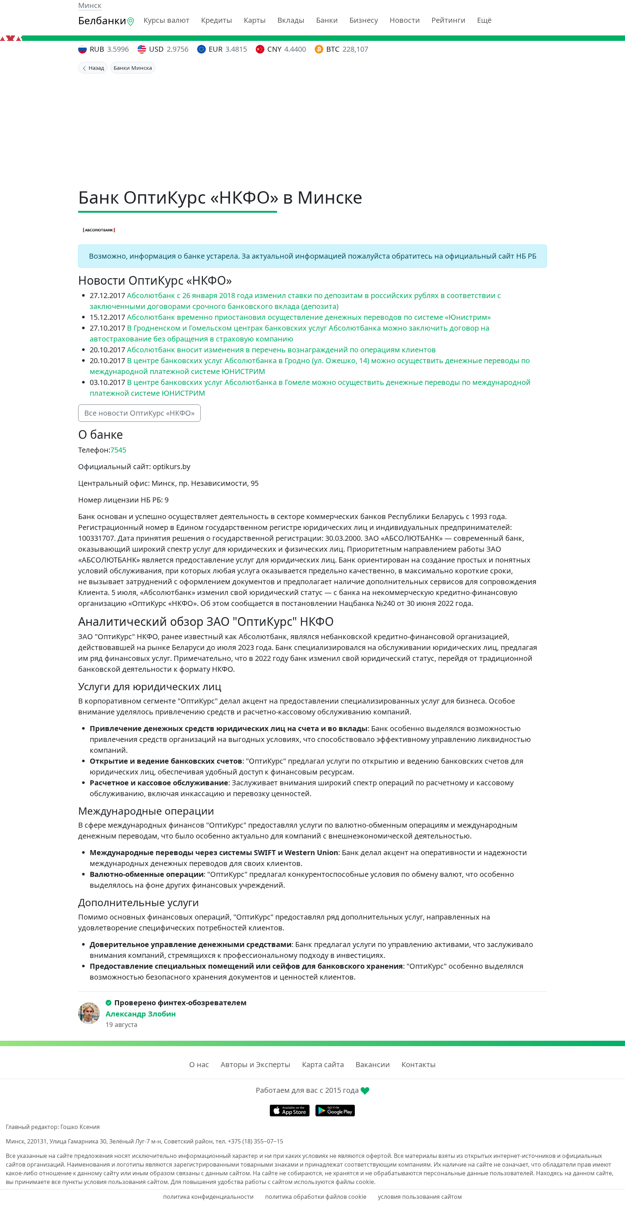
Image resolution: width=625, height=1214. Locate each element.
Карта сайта (323, 1064)
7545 (118, 450)
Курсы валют (167, 20)
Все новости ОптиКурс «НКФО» (139, 413)
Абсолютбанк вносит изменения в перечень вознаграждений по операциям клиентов (281, 350)
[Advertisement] (312, 127)
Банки (327, 20)
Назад (95, 67)
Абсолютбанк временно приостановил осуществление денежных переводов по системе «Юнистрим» (309, 317)
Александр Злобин (141, 1014)
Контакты (418, 1064)
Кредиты (216, 20)
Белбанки (102, 20)
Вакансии (373, 1064)
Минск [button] (90, 5)
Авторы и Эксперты (255, 1064)
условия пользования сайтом (420, 1197)
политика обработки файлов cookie (315, 1197)
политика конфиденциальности (208, 1197)
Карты (255, 20)
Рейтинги (448, 20)
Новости (405, 20)
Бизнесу (363, 20)
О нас (199, 1064)
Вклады (291, 20)
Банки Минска (133, 67)
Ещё (484, 20)
